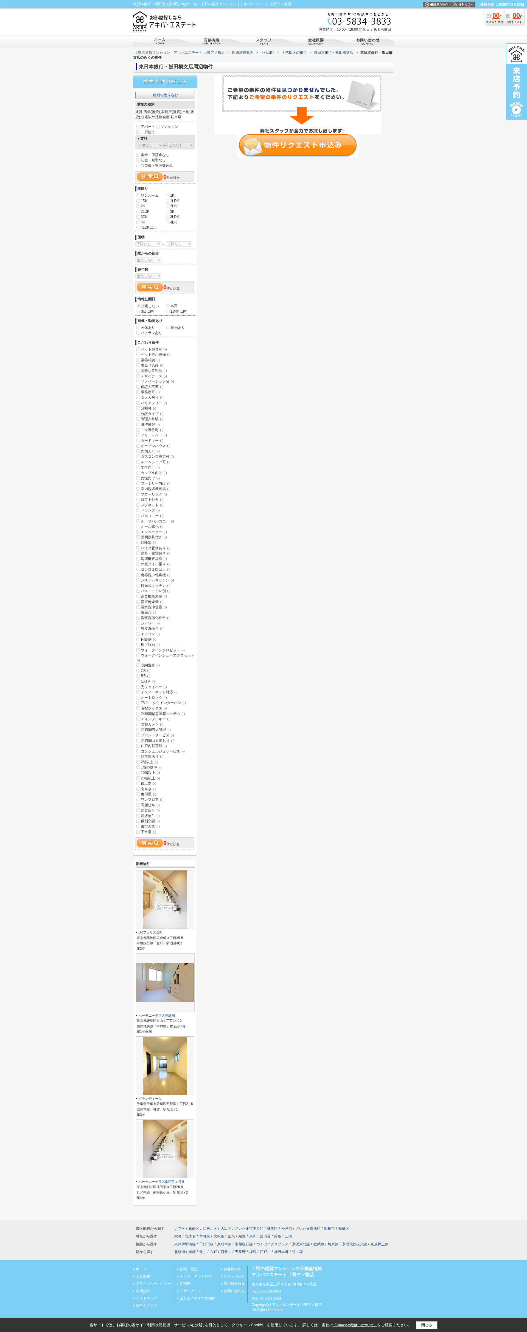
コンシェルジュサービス (163, 751)
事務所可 (150, 392)
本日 (174, 306)
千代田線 (206, 1244)
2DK (173, 206)
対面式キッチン (155, 586)
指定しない (150, 306)
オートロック (154, 697)
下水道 (148, 832)
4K (143, 222)
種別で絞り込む (165, 95)
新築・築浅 (189, 1269)
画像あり (148, 328)
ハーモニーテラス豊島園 (157, 1015)
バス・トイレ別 (155, 591)
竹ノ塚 (297, 1252)
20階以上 (150, 778)
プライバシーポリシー (154, 1284)
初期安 (185, 1284)
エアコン (150, 634)
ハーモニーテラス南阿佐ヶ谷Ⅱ (162, 1182)
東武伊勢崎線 (185, 1244)
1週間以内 (178, 311)
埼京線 (333, 1244)
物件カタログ (146, 1305)
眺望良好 (150, 424)
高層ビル (150, 805)
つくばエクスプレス (272, 1244)
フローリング (154, 494)
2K (143, 206)
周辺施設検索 (234, 1284)
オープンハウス (155, 446)
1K (172, 195)
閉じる (426, 1325)
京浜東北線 (301, 1244)
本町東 (204, 1236)
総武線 (318, 1244)
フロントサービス (157, 735)
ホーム (141, 1269)
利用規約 (143, 1291)
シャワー (150, 623)
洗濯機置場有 (154, 559)
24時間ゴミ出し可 (157, 741)
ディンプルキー (155, 719)
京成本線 (224, 1244)
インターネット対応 (159, 692)
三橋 (288, 1236)
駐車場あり (152, 756)
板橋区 (343, 1228)
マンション (169, 127)
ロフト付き (152, 499)
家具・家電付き (155, 553)
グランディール (150, 1099)
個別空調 (150, 821)
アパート (148, 127)
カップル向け (154, 473)
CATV (148, 681)
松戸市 (286, 1228)
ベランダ (150, 510)
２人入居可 (152, 397)
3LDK (174, 217)
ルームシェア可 (155, 462)
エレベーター (154, 532)
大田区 (226, 1228)
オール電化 (152, 526)
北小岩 (190, 1236)
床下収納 (150, 645)
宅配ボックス (154, 708)
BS (145, 676)
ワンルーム (150, 195)
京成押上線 (379, 1244)
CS (145, 671)
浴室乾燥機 (152, 602)
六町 (177, 1236)
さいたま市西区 (308, 1228)
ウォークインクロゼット (163, 650)
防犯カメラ (152, 724)
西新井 (226, 1252)
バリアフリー (154, 403)
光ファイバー (154, 687)
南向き (148, 789)
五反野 (240, 1252)
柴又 (231, 1236)
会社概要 (143, 1276)
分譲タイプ (152, 414)
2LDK (145, 212)
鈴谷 (277, 1236)
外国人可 (150, 451)
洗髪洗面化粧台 (155, 618)
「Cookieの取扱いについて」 (355, 1325)
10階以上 (150, 773)
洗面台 (148, 612)
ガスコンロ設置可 (157, 456)
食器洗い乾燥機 (155, 575)
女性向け (150, 478)
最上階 (148, 783)
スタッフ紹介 (234, 1276)
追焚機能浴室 (154, 596)
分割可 (148, 408)
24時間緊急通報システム (163, 714)
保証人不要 (152, 387)
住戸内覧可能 (154, 746)
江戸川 (265, 1252)
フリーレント (154, 435)
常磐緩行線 (244, 1244)
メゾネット (152, 505)
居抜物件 (150, 816)
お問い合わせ (234, 1291)
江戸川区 (210, 1228)
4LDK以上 (149, 227)
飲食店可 (150, 810)
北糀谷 (219, 1236)
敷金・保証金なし (155, 155)
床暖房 (148, 639)
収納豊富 (150, 665)
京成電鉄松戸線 (354, 1244)
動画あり (178, 328)
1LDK (174, 201)
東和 (252, 1236)
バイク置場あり (155, 548)
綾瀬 (242, 1236)
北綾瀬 (179, 1252)
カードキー (152, 441)
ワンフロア (152, 799)
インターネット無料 (196, 1276)
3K (172, 212)
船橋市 (329, 1228)
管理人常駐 (152, 419)
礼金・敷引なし (153, 160)
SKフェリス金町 (151, 932)
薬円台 (265, 1236)
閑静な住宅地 (154, 371)
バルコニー (152, 516)
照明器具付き (154, 537)
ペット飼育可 (154, 349)
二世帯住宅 (152, 430)
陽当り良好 (152, 365)
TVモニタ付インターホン (163, 703)
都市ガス (150, 826)
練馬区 (272, 1228)
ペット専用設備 (155, 354)
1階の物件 (151, 767)
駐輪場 (148, 543)
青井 (202, 1252)
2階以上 (149, 762)
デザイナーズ (154, 376)
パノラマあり (151, 333)
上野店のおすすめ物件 (197, 1298)
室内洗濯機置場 (155, 489)
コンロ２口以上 (155, 569)
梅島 (252, 1252)
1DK (144, 201)
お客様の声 (233, 1269)
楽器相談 (150, 360)
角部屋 (148, 794)
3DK (144, 217)
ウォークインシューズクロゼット (165, 657)
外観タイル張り (155, 564)
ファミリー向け (155, 483)
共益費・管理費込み (157, 165)
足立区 (179, 1228)
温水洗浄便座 (154, 607)
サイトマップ (146, 1298)
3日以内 (147, 311)
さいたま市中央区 (249, 1228)
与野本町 (281, 1252)
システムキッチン (157, 580)
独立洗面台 (152, 628)
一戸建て (148, 132)
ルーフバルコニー (157, 521)
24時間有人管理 (156, 730)
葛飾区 (194, 1228)
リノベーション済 (157, 381)
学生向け (150, 467)
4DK (173, 222)
